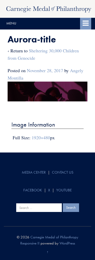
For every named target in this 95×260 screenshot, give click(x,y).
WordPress (67, 243)
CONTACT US (62, 172)
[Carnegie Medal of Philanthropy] (48, 9)
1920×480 (41, 137)
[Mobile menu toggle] (85, 23)
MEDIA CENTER (34, 172)
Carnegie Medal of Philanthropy (54, 237)
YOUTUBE (64, 190)
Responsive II (30, 243)
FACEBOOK (32, 190)
